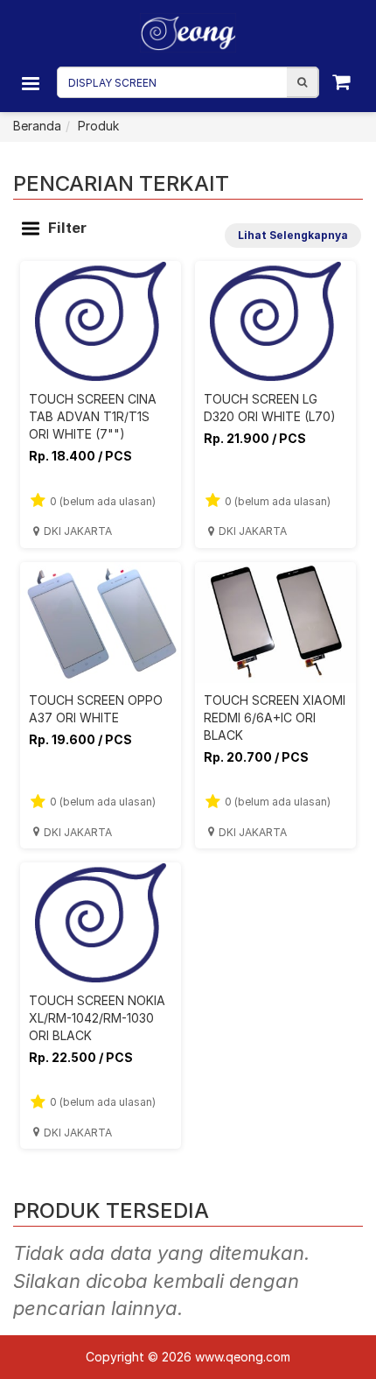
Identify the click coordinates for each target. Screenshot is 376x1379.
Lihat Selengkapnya (293, 235)
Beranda (37, 125)
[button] (302, 82)
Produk (98, 125)
